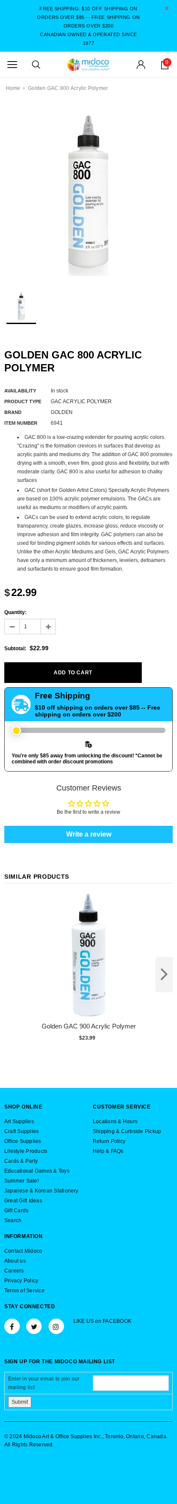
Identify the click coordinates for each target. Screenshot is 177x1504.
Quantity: (15, 612)
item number (20, 423)
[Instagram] (56, 1326)
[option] (88, 191)
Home (13, 88)
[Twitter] (34, 1326)
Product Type (22, 401)
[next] (164, 974)
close (166, 8)
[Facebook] (12, 1326)
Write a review (88, 834)
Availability (20, 390)
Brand (12, 412)
